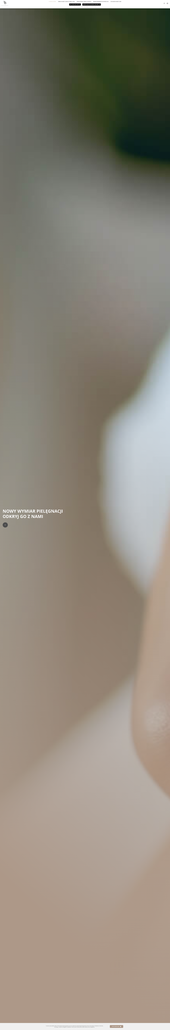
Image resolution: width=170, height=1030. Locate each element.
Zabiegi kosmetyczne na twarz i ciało (66, 1)
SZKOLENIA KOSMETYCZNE (115, 1)
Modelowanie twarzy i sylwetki (84, 1)
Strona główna (52, 1)
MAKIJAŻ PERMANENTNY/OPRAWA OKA (101, 1)
